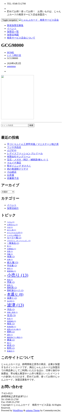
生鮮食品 (11, 321)
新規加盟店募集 (15, 25)
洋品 (11, 309)
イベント (11, 28)
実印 (10, 268)
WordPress (18, 410)
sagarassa (11, 66)
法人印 (10, 301)
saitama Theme (33, 410)
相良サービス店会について (21, 38)
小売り (17, 275)
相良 (11, 323)
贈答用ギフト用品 (14, 337)
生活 (11, 315)
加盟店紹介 (13, 208)
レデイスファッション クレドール (25, 153)
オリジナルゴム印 (14, 232)
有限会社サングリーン (18, 156)
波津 (15, 305)
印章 (10, 251)
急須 (10, 280)
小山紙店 (11, 172)
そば (10, 227)
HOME (10, 52)
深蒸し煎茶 (12, 312)
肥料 (11, 332)
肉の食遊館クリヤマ (17, 169)
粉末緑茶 (11, 326)
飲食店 (10, 351)
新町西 (12, 287)
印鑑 (10, 254)
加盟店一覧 (13, 31)
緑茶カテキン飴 (14, 329)
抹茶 (10, 285)
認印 (10, 335)
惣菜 (11, 282)
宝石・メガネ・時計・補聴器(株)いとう (27, 159)
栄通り (12, 298)
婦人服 (12, 262)
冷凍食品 (11, 249)
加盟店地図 (13, 34)
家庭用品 (11, 271)
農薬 (11, 340)
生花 (10, 318)
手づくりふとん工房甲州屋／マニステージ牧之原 (33, 144)
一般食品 (13, 243)
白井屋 (10, 175)
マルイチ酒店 (14, 162)
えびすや (11, 150)
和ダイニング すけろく (19, 166)
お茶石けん (12, 224)
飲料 (11, 348)
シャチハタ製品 (14, 235)
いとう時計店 (14, 55)
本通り (15, 294)
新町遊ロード (15, 290)
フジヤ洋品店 (14, 147)
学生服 (12, 265)
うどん (10, 222)
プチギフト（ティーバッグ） (18, 241)
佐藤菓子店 (13, 178)
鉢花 (11, 345)
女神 (10, 259)
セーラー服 (14, 238)
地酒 (11, 256)
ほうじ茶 (11, 230)
